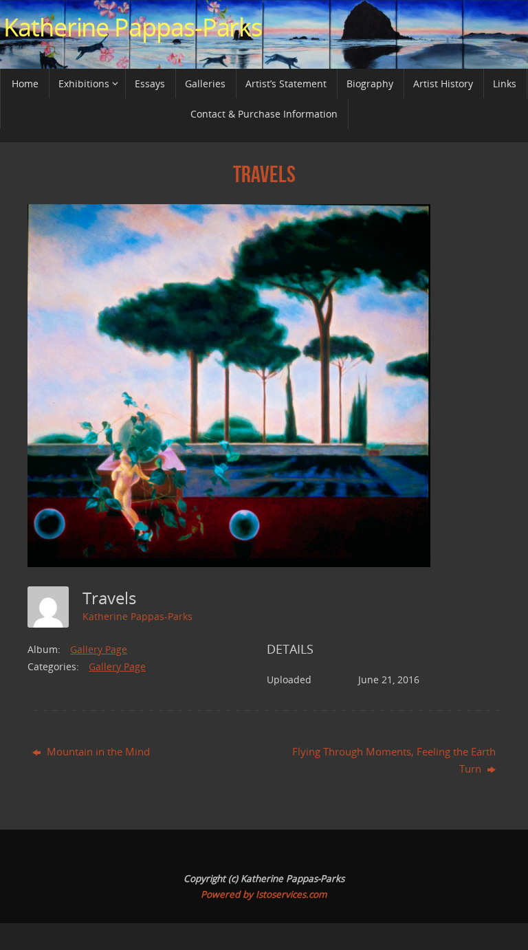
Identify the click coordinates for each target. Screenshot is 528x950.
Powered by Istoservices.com (264, 894)
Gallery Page (98, 649)
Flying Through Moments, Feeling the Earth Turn (394, 760)
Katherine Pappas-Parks (132, 27)
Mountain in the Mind (97, 751)
